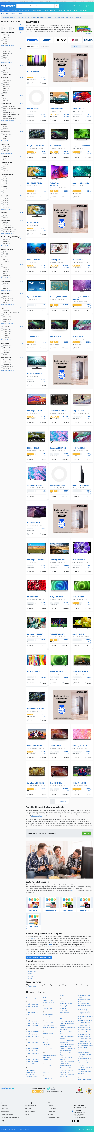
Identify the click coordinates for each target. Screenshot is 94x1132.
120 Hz (6, 147)
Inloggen (50, 1105)
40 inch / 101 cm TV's (32, 1021)
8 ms (5, 205)
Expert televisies (48, 1008)
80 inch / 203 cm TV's (32, 1059)
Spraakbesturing (9, 229)
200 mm (7, 329)
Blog (2, 1121)
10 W (5, 167)
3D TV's (28, 1015)
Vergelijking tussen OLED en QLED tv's (38, 957)
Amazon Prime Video (11, 313)
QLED (6, 82)
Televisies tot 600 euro (84, 1034)
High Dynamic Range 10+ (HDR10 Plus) (11, 115)
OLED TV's (46, 1072)
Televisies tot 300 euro (84, 1027)
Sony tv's (30, 976)
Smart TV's (63, 1010)
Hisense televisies (48, 1025)
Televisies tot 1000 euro (85, 1020)
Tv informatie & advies (85, 1058)
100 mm (7, 333)
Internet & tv (83, 10)
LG (5, 58)
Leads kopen (28, 1108)
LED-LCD (6, 88)
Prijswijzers (4, 1108)
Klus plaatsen (65, 6)
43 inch (6, 37)
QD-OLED (7, 86)
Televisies (19, 14)
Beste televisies (30, 1070)
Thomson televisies (84, 1050)
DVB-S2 (6, 244)
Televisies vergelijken (84, 1043)
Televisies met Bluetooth (67, 1068)
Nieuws (50, 1115)
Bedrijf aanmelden (76, 6)
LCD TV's (45, 1040)
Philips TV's (63, 995)
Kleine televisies (48, 1033)
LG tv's (30, 974)
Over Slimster (52, 1108)
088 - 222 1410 (79, 1105)
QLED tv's (36, 17)
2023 (6, 284)
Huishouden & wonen (36, 10)
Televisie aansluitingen (67, 1021)
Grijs (5, 271)
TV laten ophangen (31, 998)
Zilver (6, 269)
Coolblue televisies (49, 998)
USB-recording (9, 231)
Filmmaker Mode (9, 118)
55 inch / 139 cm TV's (32, 1034)
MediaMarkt (8, 366)
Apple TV (7, 319)
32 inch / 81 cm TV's (32, 1012)
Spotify (6, 321)
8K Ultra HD (7, 74)
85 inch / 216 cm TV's (32, 1061)
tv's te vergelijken (36, 816)
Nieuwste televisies (49, 1066)
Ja (5, 98)
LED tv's (50, 17)
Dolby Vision (8, 112)
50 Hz (6, 149)
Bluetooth (7, 225)
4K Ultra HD (8, 68)
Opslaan (44, 83)
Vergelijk (31, 83)
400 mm (6, 335)
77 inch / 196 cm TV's (32, 1053)
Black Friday (78, 17)
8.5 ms (6, 207)
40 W (5, 171)
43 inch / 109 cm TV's (32, 1023)
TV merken (81, 1065)
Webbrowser (8, 227)
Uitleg (21, 25)
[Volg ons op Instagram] (75, 1121)
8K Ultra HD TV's (31, 1064)
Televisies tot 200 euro (84, 1025)
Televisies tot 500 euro (84, 1032)
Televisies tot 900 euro (84, 1041)
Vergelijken (5, 17)
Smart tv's (57, 17)
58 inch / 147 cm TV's (32, 1036)
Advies (71, 17)
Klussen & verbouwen (22, 10)
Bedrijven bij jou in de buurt (10, 1118)
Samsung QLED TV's (66, 1003)
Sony (6, 56)
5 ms (5, 200)
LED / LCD (7, 80)
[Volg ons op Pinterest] (78, 1121)
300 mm (7, 331)
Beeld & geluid (60, 10)
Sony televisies (64, 1013)
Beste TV (86, 833)
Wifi (5, 223)
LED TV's (45, 1042)
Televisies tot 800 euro (84, 1039)
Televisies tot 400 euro (84, 1029)
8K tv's (30, 17)
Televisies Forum (31, 987)
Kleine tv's (64, 17)
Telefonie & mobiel (72, 10)
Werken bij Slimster (54, 1118)
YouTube (7, 310)
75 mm (6, 338)
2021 (5, 288)
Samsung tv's (32, 971)
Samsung (7, 53)
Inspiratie (4, 1105)
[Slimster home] (8, 6)
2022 (5, 286)
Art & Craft (7, 368)
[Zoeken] (56, 6)
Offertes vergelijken (7, 1115)
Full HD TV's (46, 1017)
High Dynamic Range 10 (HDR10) (13, 109)
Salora (6, 60)
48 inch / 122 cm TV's (32, 1025)
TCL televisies (64, 1019)
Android (7, 134)
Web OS (7, 138)
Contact (27, 1115)
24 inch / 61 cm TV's (32, 1004)
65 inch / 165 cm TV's (32, 1042)
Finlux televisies (48, 1014)
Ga (21, 28)
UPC (5, 259)
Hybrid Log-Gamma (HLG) (12, 106)
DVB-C (6, 241)
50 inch (6, 41)
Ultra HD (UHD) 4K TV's (85, 1080)
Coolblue (7, 364)
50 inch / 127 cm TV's (32, 1032)
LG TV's (45, 1046)
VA (5, 93)
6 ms (5, 203)
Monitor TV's (47, 1060)
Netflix (6, 315)
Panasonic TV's (47, 1078)
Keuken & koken (50, 10)
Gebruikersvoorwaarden (8, 1129)
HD (5, 70)
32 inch (6, 35)
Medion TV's (46, 1057)
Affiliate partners (30, 1111)
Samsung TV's (64, 1006)
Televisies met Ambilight (67, 1061)
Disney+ (7, 317)
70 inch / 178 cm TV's (32, 1048)
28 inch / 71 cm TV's (32, 1006)
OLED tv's (43, 17)
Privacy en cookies (23, 1129)
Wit (5, 273)
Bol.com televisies (31, 1076)
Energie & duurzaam (7, 10)
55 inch (6, 39)
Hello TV (7, 362)
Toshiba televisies (83, 1052)
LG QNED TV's (47, 1044)
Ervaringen (51, 1111)
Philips (6, 51)
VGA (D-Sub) (8, 300)
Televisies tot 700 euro (84, 1036)
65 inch (6, 43)
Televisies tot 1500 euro (85, 1023)
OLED (6, 84)
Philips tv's (31, 978)
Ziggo (6, 261)
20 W (5, 164)
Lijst (76, 46)
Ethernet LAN (8, 298)
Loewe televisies (48, 1049)
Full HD (6, 72)
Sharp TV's (63, 1008)
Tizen (6, 136)
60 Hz (6, 151)
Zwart (6, 267)
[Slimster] (2, 13)
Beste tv (12, 17)
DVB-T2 (6, 239)
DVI (5, 302)
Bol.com (7, 360)
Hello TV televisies (48, 1023)
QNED (6, 90)
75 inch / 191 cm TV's (32, 1051)
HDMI (6, 296)
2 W (5, 169)
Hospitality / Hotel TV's (50, 1027)
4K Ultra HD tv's (21, 17)
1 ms (5, 198)
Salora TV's (63, 1001)
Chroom (6, 276)
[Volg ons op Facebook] (73, 1121)
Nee (5, 100)
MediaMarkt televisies (50, 1055)
